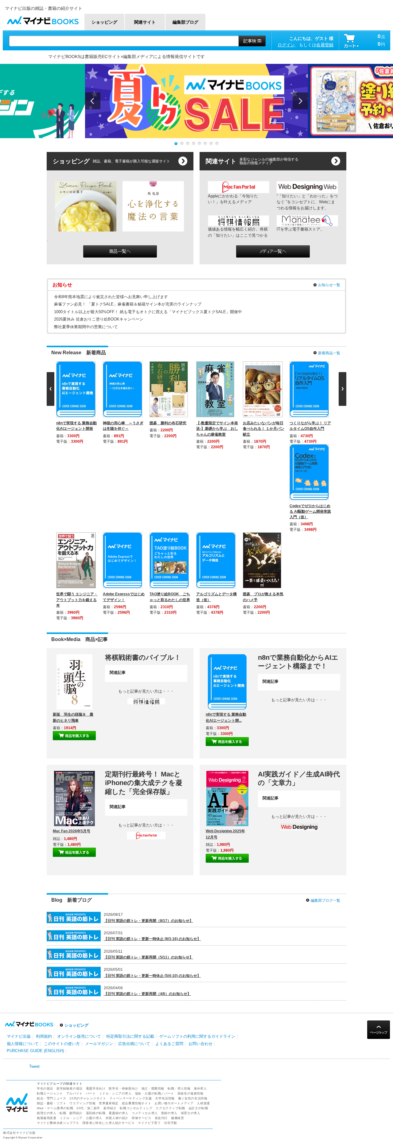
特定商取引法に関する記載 (130, 865)
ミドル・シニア (71, 947)
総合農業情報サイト (136, 932)
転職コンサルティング (136, 937)
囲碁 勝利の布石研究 (169, 423)
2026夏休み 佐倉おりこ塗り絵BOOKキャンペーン (98, 319)
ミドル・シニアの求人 (115, 922)
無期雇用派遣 (46, 947)
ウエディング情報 (82, 932)
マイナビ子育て (149, 952)
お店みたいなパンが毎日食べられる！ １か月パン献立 (265, 428)
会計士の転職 (198, 937)
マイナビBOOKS (42, 19)
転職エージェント (50, 922)
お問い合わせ (200, 872)
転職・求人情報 (179, 917)
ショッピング (76, 854)
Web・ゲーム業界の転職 (55, 937)
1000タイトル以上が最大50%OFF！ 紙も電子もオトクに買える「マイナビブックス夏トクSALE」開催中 (148, 311)
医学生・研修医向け (123, 917)
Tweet (34, 895)
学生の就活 (45, 917)
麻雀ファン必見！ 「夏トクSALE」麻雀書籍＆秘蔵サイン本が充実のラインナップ (127, 304)
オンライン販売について (79, 865)
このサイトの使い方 (62, 872)
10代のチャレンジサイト (87, 927)
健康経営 (177, 947)
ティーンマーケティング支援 (131, 927)
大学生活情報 (165, 927)
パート (91, 922)
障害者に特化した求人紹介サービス (109, 952)
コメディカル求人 (145, 942)
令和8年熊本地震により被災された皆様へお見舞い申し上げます (111, 296)
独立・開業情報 (153, 917)
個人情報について (23, 872)
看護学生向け (96, 917)
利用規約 (44, 865)
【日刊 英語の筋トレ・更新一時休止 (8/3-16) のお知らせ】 (152, 768)
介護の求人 (94, 947)
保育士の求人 (190, 942)
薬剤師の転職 (96, 942)
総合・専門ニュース (51, 927)
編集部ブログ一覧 (325, 729)
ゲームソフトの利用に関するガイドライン (197, 865)
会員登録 (324, 44)
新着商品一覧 (329, 353)
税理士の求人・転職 (51, 942)
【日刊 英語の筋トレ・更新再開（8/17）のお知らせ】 (148, 750)
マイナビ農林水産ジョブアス (58, 952)
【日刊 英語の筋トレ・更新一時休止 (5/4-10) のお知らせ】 (152, 805)
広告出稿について (134, 872)
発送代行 (161, 947)
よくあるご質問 (169, 872)
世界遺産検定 (109, 932)
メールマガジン (99, 872)
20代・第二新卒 (88, 937)
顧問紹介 (75, 942)
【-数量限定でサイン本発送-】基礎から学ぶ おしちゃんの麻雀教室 (218, 428)
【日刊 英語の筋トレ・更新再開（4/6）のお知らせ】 (147, 823)
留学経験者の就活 (69, 917)
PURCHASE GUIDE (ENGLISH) (35, 879)
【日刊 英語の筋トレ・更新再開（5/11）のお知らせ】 (148, 786)
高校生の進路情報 (190, 922)
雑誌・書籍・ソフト (51, 932)
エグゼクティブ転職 (170, 937)
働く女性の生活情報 (192, 927)
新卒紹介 (109, 937)
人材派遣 (203, 932)
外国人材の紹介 (117, 947)
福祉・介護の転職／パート (154, 922)
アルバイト (74, 922)
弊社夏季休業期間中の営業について (86, 327)
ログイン (286, 44)
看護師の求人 (118, 942)
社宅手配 (170, 952)
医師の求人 (169, 942)
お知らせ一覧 (329, 285)
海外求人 (200, 917)
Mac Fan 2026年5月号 (71, 660)
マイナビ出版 (19, 865)
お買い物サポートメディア (173, 932)
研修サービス (141, 947)
